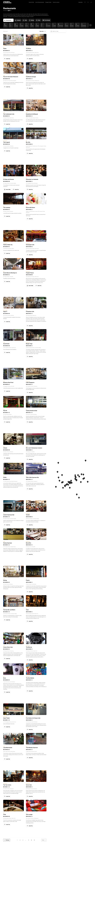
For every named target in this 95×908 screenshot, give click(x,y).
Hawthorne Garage (31, 76)
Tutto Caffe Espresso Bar (32, 477)
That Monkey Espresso (32, 747)
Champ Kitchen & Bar (31, 410)
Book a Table (8, 189)
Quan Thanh (6, 718)
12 (31, 840)
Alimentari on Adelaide (32, 179)
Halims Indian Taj (7, 244)
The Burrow (29, 647)
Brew (4, 678)
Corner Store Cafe (8, 647)
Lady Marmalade (7, 747)
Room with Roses (30, 207)
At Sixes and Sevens (8, 179)
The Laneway (6, 207)
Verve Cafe (29, 785)
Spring (5, 580)
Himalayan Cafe (30, 244)
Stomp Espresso (7, 543)
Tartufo (28, 514)
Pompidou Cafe (30, 311)
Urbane (5, 448)
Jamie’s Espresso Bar (8, 514)
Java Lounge (29, 814)
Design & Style (48, 2)
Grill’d (4, 477)
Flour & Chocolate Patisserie (10, 76)
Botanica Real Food (8, 382)
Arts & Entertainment (39, 2)
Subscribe (80, 2)
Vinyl (27, 609)
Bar (3, 47)
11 (28, 840)
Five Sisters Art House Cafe (33, 718)
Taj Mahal (28, 48)
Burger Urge (29, 343)
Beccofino (28, 543)
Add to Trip (8, 58)
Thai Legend (6, 142)
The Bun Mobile (30, 678)
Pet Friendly (47, 20)
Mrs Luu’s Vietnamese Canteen (34, 448)
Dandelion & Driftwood (32, 114)
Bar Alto (28, 142)
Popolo (28, 580)
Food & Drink (31, 2)
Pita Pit (5, 410)
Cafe (4, 75)
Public (5, 48)
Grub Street (6, 343)
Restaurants (8, 20)
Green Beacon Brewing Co (10, 272)
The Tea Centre (7, 785)
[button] (42, 31)
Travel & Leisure (56, 2)
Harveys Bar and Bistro (9, 609)
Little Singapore (30, 382)
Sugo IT (5, 311)
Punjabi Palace (30, 272)
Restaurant (28, 47)
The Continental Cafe (8, 114)
